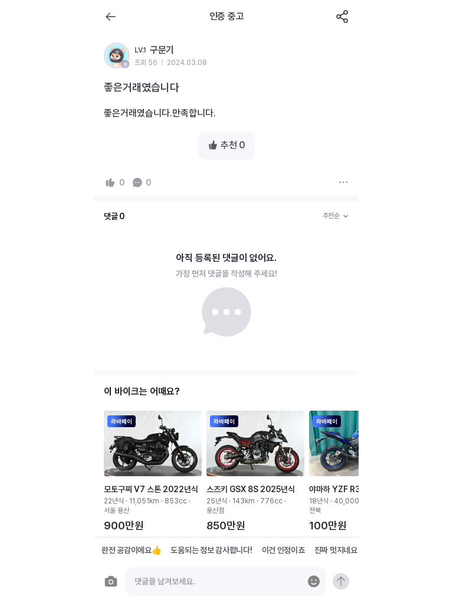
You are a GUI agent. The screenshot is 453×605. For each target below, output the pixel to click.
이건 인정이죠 (283, 550)
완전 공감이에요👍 (131, 550)
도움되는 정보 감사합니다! (211, 550)
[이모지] (314, 581)
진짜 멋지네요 (335, 550)
